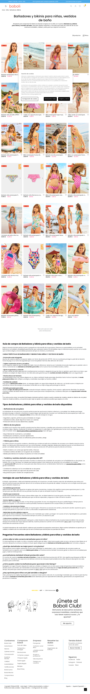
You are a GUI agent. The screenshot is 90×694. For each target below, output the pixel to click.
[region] (46, 86)
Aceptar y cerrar (64, 99)
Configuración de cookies (29, 99)
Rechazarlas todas (50, 99)
